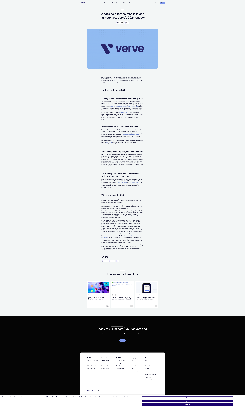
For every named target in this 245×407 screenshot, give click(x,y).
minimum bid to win (122, 182)
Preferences (187, 397)
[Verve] (82, 2)
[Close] (243, 400)
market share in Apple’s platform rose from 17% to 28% (124, 106)
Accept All (187, 404)
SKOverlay (109, 142)
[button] (106, 3)
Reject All (187, 401)
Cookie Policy (6, 398)
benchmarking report (124, 112)
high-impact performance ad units (130, 134)
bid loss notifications (135, 182)
